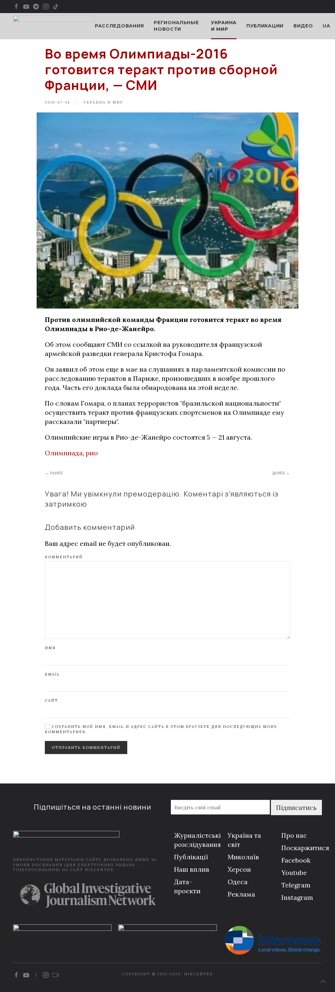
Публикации (265, 26)
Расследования (119, 26)
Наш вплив (191, 869)
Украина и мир (224, 26)
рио (92, 453)
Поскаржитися (305, 848)
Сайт (51, 700)
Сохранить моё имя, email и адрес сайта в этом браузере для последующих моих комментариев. (161, 729)
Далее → (281, 473)
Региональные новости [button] (176, 26)
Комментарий (64, 557)
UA (326, 26)
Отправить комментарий (86, 747)
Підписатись (296, 807)
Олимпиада (64, 453)
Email (52, 674)
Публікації (191, 857)
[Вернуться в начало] (54, 26)
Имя (50, 648)
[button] (323, 981)
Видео (303, 26)
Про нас (294, 835)
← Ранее (54, 473)
